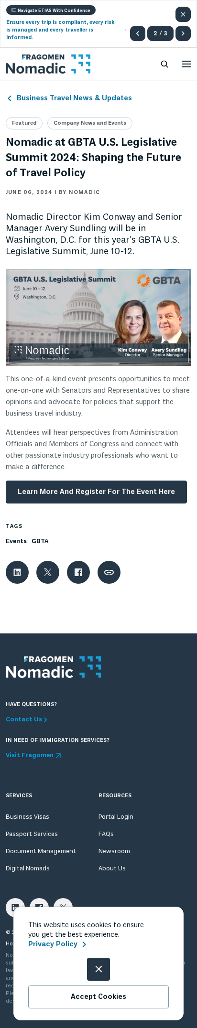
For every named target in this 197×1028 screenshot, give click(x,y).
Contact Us (24, 720)
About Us (112, 869)
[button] (137, 33)
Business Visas (27, 817)
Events (16, 541)
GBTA (40, 541)
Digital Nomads (28, 869)
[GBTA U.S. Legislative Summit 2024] (98, 316)
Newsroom (114, 851)
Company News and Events (90, 123)
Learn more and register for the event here (96, 492)
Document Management (41, 851)
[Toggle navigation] (186, 64)
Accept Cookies (98, 997)
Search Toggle (164, 64)
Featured (24, 123)
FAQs (106, 834)
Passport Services (32, 834)
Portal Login (115, 817)
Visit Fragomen (30, 756)
